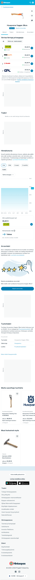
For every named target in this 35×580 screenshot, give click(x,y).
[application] (17, 196)
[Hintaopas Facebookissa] (16, 571)
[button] (32, 11)
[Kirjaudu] (33, 2)
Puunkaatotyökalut (8, 7)
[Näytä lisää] (2, 48)
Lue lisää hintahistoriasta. (20, 159)
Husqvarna (18, 343)
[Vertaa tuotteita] (32, 20)
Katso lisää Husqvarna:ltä (9, 354)
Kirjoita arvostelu (21, 28)
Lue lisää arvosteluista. (17, 255)
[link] (10, 408)
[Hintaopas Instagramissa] (19, 571)
